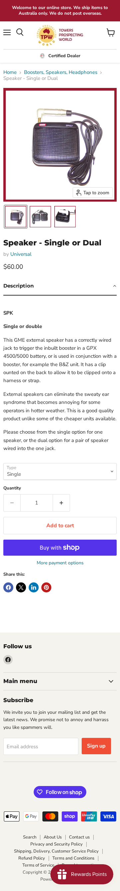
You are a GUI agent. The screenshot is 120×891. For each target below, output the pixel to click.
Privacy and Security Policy (56, 844)
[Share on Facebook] (8, 587)
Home (10, 72)
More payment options (60, 563)
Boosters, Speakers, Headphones (60, 72)
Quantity (12, 488)
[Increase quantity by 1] (61, 503)
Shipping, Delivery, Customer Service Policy (56, 851)
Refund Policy (31, 858)
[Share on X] (21, 587)
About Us (53, 837)
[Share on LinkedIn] (34, 587)
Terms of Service (38, 865)
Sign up (96, 746)
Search (29, 837)
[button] (15, 216)
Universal (20, 254)
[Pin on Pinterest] (46, 587)
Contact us (79, 837)
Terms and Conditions (73, 858)
